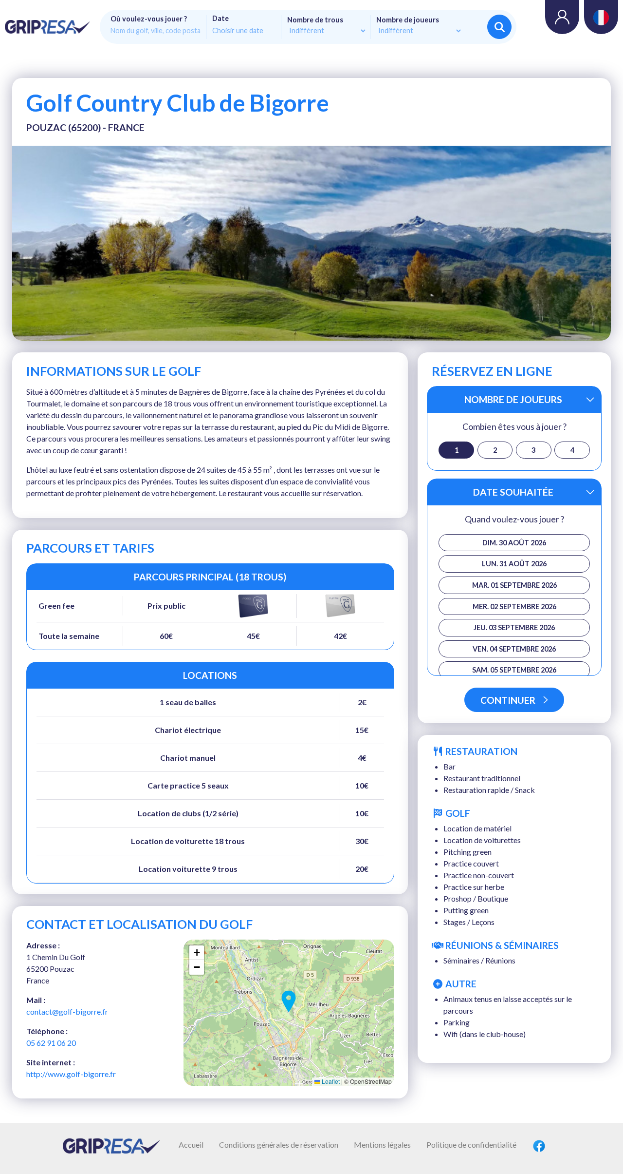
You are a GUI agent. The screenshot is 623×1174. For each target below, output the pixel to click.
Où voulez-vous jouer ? (148, 19)
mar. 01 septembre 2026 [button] (514, 585)
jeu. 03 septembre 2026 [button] (514, 627)
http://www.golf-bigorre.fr (71, 1073)
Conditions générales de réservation (278, 1144)
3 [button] (533, 450)
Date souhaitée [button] (513, 492)
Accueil (191, 1144)
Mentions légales (382, 1144)
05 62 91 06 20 (51, 1042)
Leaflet (330, 1081)
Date (220, 18)
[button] (288, 1001)
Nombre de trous (315, 20)
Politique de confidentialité (471, 1144)
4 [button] (572, 450)
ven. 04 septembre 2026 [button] (514, 649)
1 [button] (456, 450)
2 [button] (495, 450)
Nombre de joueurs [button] (513, 399)
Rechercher (499, 27)
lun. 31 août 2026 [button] (514, 563)
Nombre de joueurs (407, 20)
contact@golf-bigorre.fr (67, 1011)
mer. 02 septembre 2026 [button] (514, 606)
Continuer (507, 700)
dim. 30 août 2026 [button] (514, 543)
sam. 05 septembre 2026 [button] (514, 670)
